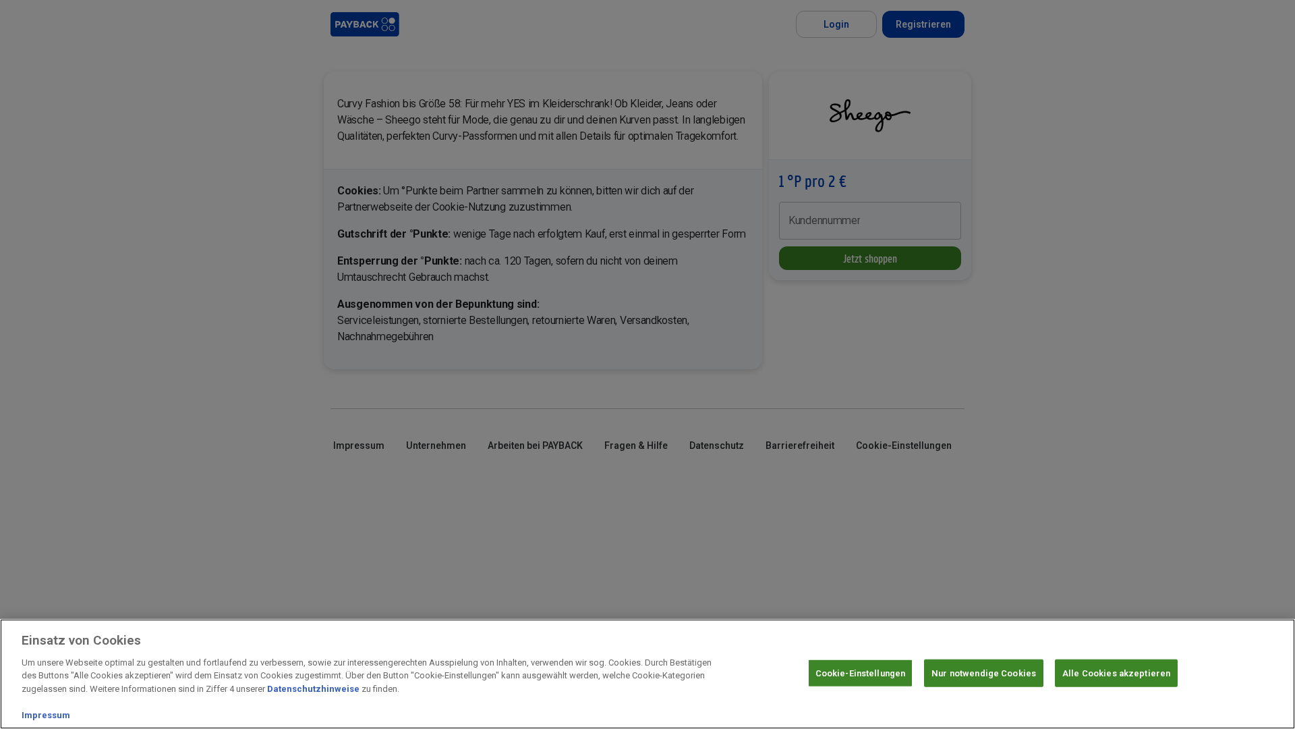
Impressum (46, 715)
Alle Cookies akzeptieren (1116, 673)
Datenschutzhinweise (313, 689)
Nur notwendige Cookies (983, 673)
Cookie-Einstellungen (860, 673)
